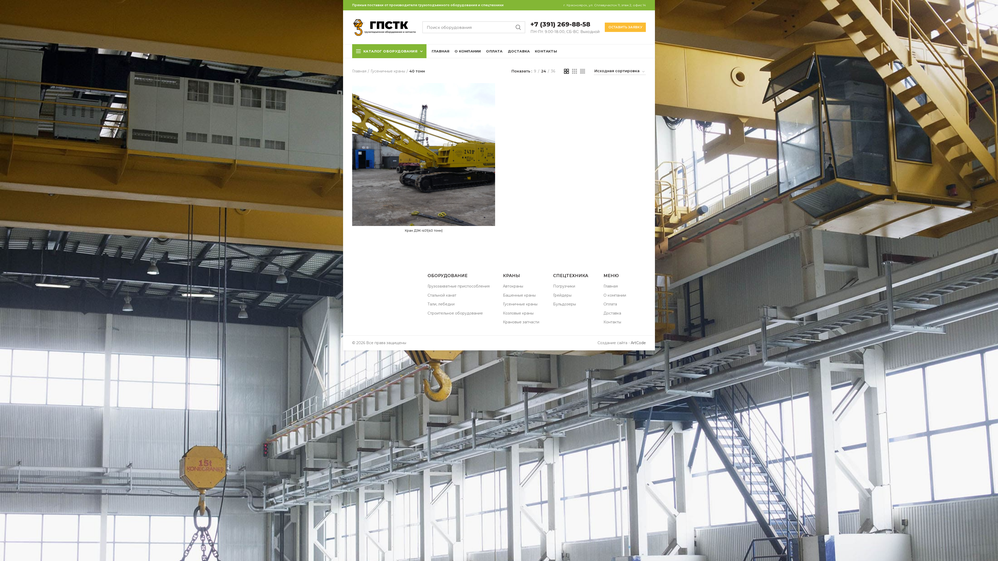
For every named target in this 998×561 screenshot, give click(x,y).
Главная (359, 71)
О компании (614, 295)
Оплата (610, 304)
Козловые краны (518, 313)
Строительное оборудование (455, 313)
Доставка (612, 313)
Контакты (612, 322)
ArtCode (638, 342)
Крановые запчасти (521, 322)
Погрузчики (564, 286)
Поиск (518, 27)
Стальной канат (442, 295)
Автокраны (513, 286)
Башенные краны (519, 295)
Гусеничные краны (388, 71)
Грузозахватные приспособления (459, 286)
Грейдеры (562, 295)
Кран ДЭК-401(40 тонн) (424, 230)
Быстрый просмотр (491, 91)
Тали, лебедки (441, 304)
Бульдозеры (564, 304)
